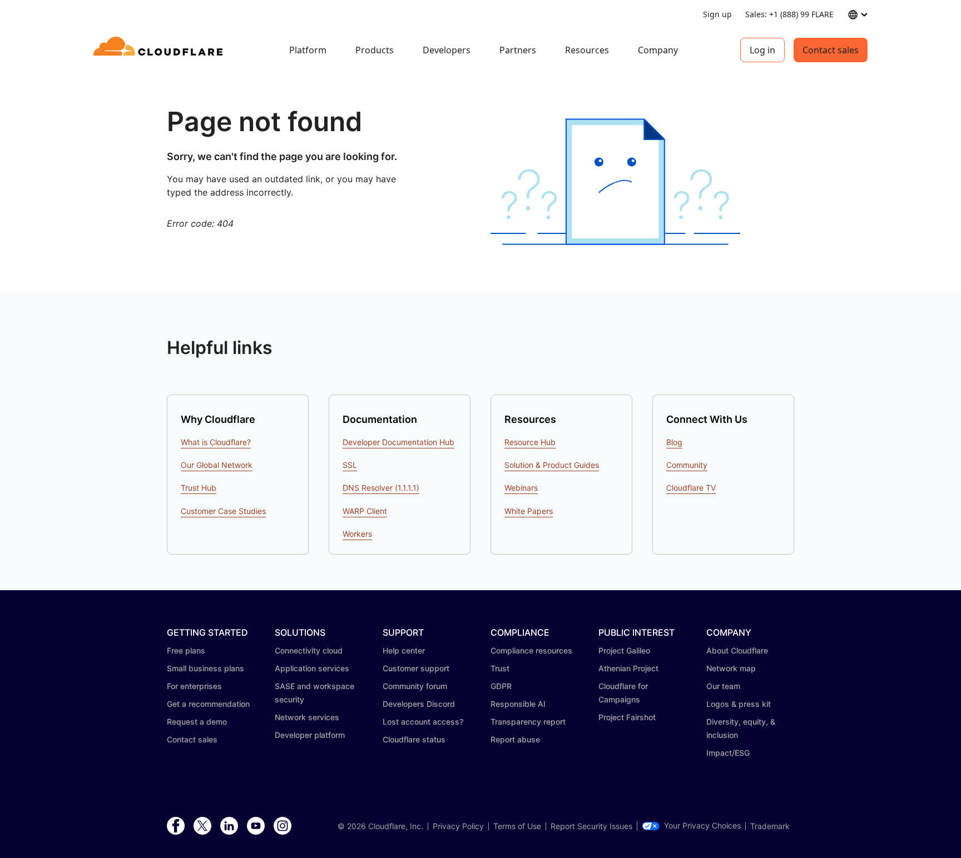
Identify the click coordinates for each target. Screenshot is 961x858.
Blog (674, 442)
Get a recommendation (208, 704)
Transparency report (528, 721)
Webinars (521, 487)
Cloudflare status (414, 739)
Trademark (770, 826)
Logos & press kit (738, 704)
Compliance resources (531, 650)
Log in (762, 50)
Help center (404, 650)
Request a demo (197, 721)
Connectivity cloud (309, 650)
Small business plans (205, 668)
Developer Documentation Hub (398, 442)
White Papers (528, 511)
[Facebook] (176, 826)
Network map (731, 668)
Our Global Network (216, 465)
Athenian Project (628, 668)
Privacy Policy (458, 826)
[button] (615, 182)
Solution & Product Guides (551, 465)
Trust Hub (198, 487)
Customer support (416, 668)
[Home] (159, 50)
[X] (202, 826)
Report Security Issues (591, 826)
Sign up (717, 14)
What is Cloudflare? (216, 442)
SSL (350, 465)
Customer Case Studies (223, 511)
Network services (307, 717)
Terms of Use (517, 826)
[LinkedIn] (229, 826)
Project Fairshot (627, 717)
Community (686, 465)
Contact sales (831, 50)
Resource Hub (530, 442)
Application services (312, 668)
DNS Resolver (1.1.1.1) (381, 487)
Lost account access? (423, 721)
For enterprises (194, 686)
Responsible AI (518, 704)
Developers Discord (419, 704)
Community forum (415, 686)
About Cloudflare (737, 650)
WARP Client (365, 511)
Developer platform (310, 735)
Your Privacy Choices (702, 825)
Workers (357, 533)
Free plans (186, 650)
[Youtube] (256, 826)
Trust (500, 668)
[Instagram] (282, 826)
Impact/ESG (728, 752)
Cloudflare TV (691, 487)
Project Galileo (624, 650)
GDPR (501, 686)
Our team (723, 686)
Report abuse (515, 739)
